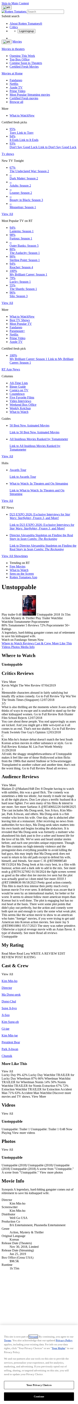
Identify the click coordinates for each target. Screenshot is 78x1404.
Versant (33, 1336)
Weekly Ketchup (20, 408)
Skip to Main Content (15, 3)
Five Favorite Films (22, 397)
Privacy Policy (64, 1340)
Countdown (17, 394)
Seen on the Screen (22, 573)
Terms (7, 1340)
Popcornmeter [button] (55, 625)
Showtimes (21, 556)
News (16, 369)
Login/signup (26, 31)
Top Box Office (20, 59)
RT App (7, 369)
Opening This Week (22, 55)
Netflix (14, 84)
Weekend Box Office (23, 404)
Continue (39, 1396)
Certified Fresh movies (24, 98)
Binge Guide (18, 386)
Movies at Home (12, 73)
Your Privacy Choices (39, 1385)
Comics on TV (19, 390)
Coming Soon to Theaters (26, 63)
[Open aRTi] (7, 7)
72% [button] (43, 625)
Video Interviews (20, 401)
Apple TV (16, 87)
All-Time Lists (19, 383)
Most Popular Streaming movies (30, 94)
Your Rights (58, 1348)
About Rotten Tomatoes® (26, 23)
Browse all (16, 102)
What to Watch (22, 115)
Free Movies (17, 566)
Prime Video (17, 91)
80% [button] (4, 625)
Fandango (16, 80)
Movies (17, 41)
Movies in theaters (13, 49)
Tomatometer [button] (16, 625)
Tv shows (8, 154)
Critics (14, 27)
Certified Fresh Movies (24, 66)
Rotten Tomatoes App (23, 577)
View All (7, 214)
